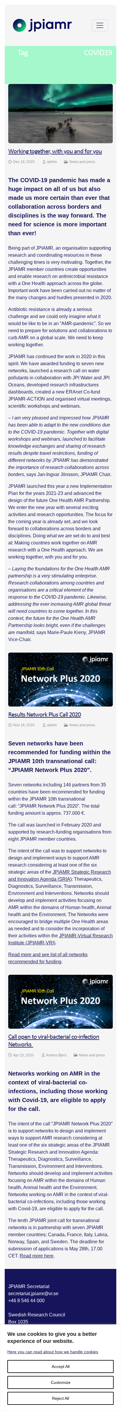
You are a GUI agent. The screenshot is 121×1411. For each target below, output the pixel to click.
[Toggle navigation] (100, 25)
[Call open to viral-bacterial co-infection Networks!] (60, 1001)
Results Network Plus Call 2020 (44, 715)
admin (52, 162)
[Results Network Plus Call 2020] (60, 679)
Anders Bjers (56, 1055)
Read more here (36, 1255)
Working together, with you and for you (55, 151)
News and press (82, 162)
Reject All (60, 1398)
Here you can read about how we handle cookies (52, 1351)
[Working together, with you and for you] (60, 113)
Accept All (61, 1366)
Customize (60, 1382)
